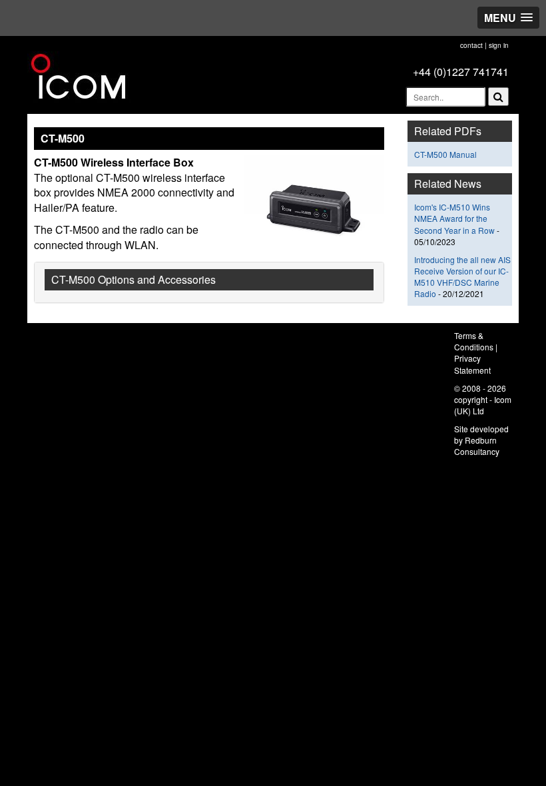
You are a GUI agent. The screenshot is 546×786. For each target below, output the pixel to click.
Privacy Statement (472, 363)
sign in (499, 45)
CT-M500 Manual (445, 154)
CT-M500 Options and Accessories (133, 279)
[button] (508, 18)
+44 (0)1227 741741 (461, 71)
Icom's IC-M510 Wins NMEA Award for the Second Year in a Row (454, 218)
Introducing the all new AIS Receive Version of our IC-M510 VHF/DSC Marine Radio (462, 276)
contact (471, 45)
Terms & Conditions (473, 341)
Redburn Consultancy (476, 445)
